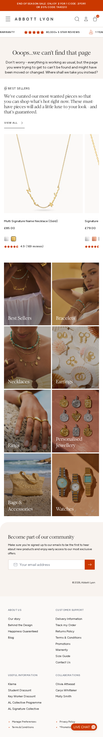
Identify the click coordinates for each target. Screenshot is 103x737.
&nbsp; (90, 565)
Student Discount (19, 690)
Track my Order (66, 625)
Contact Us (63, 662)
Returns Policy (65, 631)
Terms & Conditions (68, 637)
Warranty (62, 650)
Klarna (12, 684)
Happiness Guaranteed (23, 631)
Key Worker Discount (22, 696)
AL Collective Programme (25, 702)
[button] (8, 19)
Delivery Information (69, 619)
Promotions (63, 644)
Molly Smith (64, 696)
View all (11, 122)
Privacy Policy (67, 721)
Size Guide (63, 656)
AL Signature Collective (23, 709)
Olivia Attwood (65, 684)
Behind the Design (20, 625)
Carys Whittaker (66, 690)
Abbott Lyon (88, 582)
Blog (11, 637)
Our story (14, 619)
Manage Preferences (24, 721)
